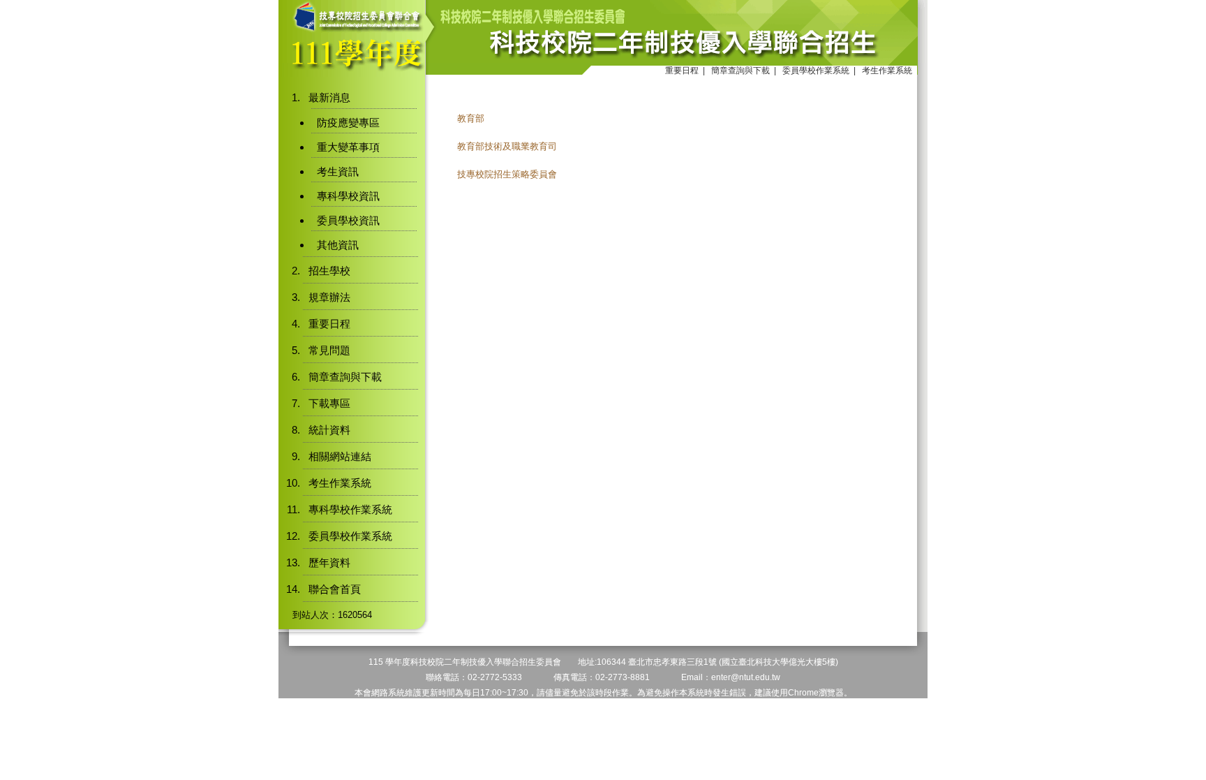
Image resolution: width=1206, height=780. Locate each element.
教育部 (470, 118)
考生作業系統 (887, 70)
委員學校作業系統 (815, 70)
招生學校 (329, 271)
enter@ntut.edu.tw (745, 677)
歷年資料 (329, 562)
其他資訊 (338, 245)
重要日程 (682, 70)
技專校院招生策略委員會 (507, 174)
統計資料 (329, 430)
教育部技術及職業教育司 (507, 146)
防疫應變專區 (348, 122)
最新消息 (329, 97)
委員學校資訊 (348, 220)
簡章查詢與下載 (740, 70)
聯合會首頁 (334, 589)
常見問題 (329, 350)
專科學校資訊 (348, 196)
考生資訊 (338, 171)
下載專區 (329, 403)
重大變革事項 (348, 147)
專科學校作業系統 (350, 509)
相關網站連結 (339, 456)
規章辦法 (329, 297)
